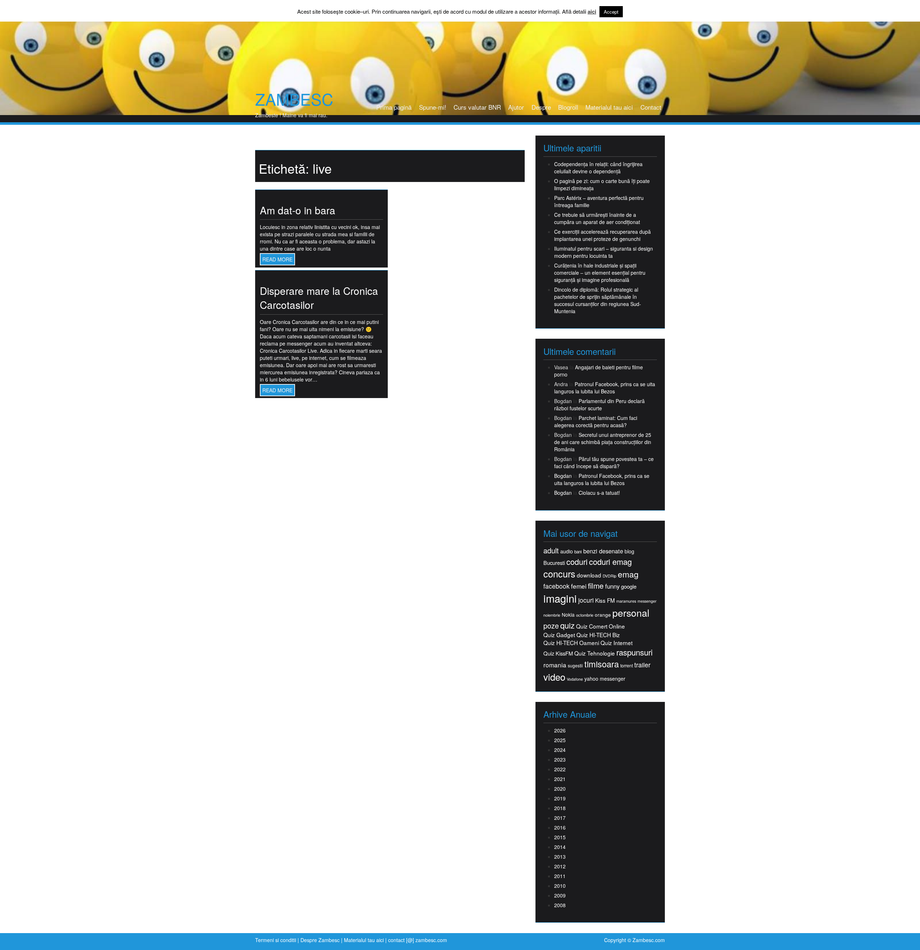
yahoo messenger (604, 678)
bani (578, 551)
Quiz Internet (616, 643)
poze (551, 626)
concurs (559, 573)
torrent (626, 666)
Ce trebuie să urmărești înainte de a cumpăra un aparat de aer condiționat (597, 218)
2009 (560, 895)
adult (551, 550)
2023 (560, 759)
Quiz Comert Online (600, 626)
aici (592, 11)
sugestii (575, 665)
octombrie (584, 615)
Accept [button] (611, 11)
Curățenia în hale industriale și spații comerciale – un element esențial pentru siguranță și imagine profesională (599, 272)
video (554, 676)
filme (596, 585)
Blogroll (568, 106)
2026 (560, 730)
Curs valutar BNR (477, 106)
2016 (560, 827)
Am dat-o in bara (297, 210)
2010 (560, 885)
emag (628, 574)
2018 (560, 808)
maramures (626, 601)
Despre (541, 106)
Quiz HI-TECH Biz (598, 635)
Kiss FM (605, 600)
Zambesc (294, 99)
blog (629, 551)
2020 (560, 788)
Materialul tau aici (609, 106)
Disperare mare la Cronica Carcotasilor (319, 297)
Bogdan (563, 475)
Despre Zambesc (320, 940)
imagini (560, 598)
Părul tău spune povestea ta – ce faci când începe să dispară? (604, 462)
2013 (560, 856)
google (628, 586)
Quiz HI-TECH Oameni (571, 643)
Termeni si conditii (275, 940)
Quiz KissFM (558, 653)
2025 (560, 740)
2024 (560, 749)
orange (603, 614)
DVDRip (609, 576)
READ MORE (277, 259)
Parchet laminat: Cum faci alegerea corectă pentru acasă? (595, 421)
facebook (556, 585)
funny (612, 586)
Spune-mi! (432, 106)
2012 (560, 866)
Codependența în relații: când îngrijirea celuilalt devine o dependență (598, 167)
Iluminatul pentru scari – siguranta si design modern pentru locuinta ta (603, 252)
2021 (560, 778)
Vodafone (575, 679)
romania (554, 665)
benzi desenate (603, 551)
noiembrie (551, 615)
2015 (560, 837)
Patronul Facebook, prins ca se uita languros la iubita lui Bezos (604, 387)
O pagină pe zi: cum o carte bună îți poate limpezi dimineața (602, 184)
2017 (560, 817)
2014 (560, 846)
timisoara (601, 664)
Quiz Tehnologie (594, 653)
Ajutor (516, 106)
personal (630, 613)
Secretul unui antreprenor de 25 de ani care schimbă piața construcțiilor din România (602, 442)
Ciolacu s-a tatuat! (599, 492)
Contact (650, 106)
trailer (642, 664)
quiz (567, 625)
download (589, 575)
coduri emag (610, 561)
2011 (560, 876)
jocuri (586, 599)
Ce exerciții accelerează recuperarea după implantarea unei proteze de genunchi (602, 235)
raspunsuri (634, 652)
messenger (647, 601)
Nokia (568, 614)
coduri (577, 561)
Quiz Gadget (559, 635)
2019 (560, 798)
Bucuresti (554, 562)
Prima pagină (393, 106)
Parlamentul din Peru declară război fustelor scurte (599, 404)
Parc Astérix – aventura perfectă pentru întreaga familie (599, 201)
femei (578, 586)
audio (566, 551)
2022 (560, 769)
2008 (560, 905)
